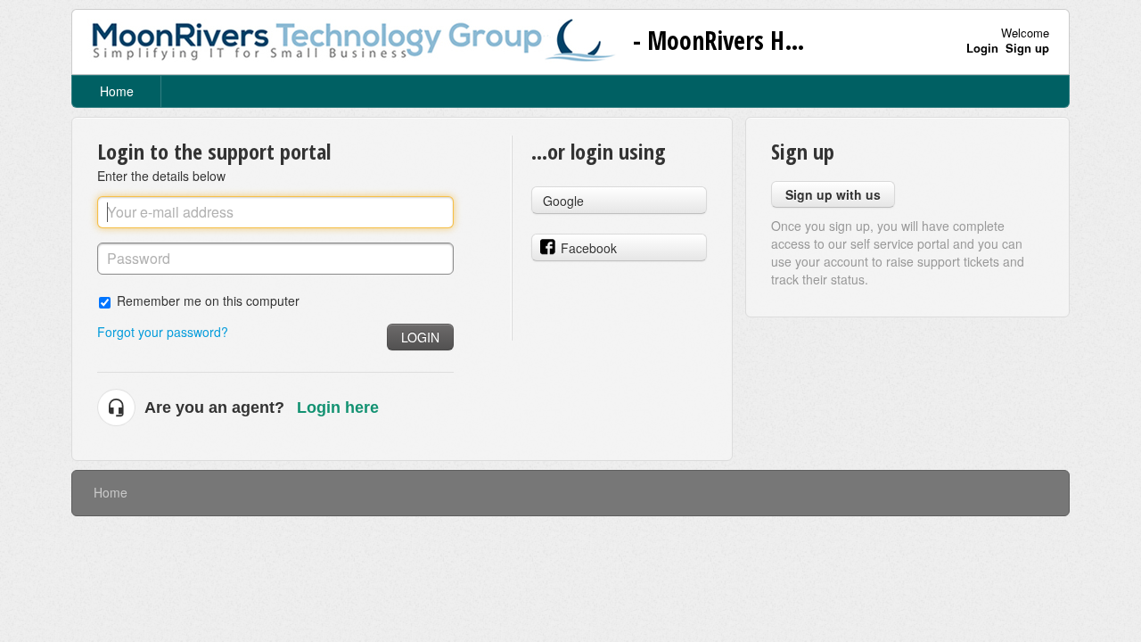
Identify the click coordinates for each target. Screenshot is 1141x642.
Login (420, 337)
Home (117, 91)
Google (563, 201)
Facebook (589, 248)
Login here (338, 407)
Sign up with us (833, 194)
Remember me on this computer (208, 300)
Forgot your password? (162, 332)
